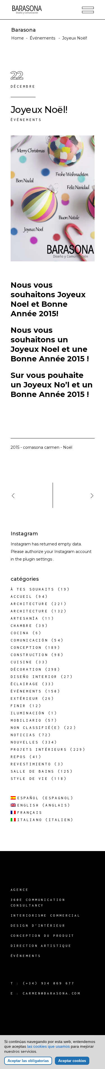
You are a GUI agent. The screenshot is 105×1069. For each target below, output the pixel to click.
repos (18, 757)
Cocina (20, 633)
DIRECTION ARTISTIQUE (41, 945)
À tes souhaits (33, 589)
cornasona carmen (41, 447)
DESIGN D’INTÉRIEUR (38, 925)
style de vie (29, 779)
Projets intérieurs (39, 749)
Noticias (23, 735)
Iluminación (28, 713)
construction (29, 655)
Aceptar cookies (72, 1061)
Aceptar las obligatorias (28, 1061)
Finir (18, 706)
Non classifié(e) (36, 728)
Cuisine (21, 662)
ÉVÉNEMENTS (26, 956)
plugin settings (38, 559)
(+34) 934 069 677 (48, 983)
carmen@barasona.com (52, 993)
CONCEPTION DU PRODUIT (43, 935)
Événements (42, 38)
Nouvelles (25, 742)
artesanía (25, 618)
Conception (26, 647)
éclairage (25, 684)
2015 (15, 447)
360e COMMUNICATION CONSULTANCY (38, 902)
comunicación (29, 640)
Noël (67, 447)
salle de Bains (33, 771)
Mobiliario (26, 720)
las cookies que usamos (48, 1046)
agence (20, 889)
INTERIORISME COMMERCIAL (46, 915)
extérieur (25, 698)
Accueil (21, 596)
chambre (21, 626)
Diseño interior (34, 677)
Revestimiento (31, 764)
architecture (29, 604)
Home (17, 38)
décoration (26, 669)
